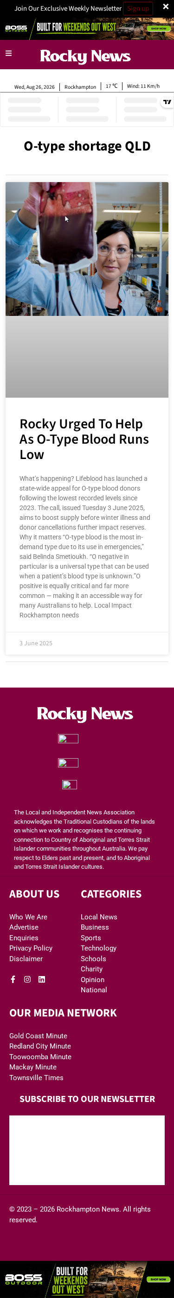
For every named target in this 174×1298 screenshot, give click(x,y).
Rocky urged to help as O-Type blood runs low (84, 439)
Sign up (138, 8)
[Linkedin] (41, 979)
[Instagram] (27, 979)
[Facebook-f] (13, 979)
